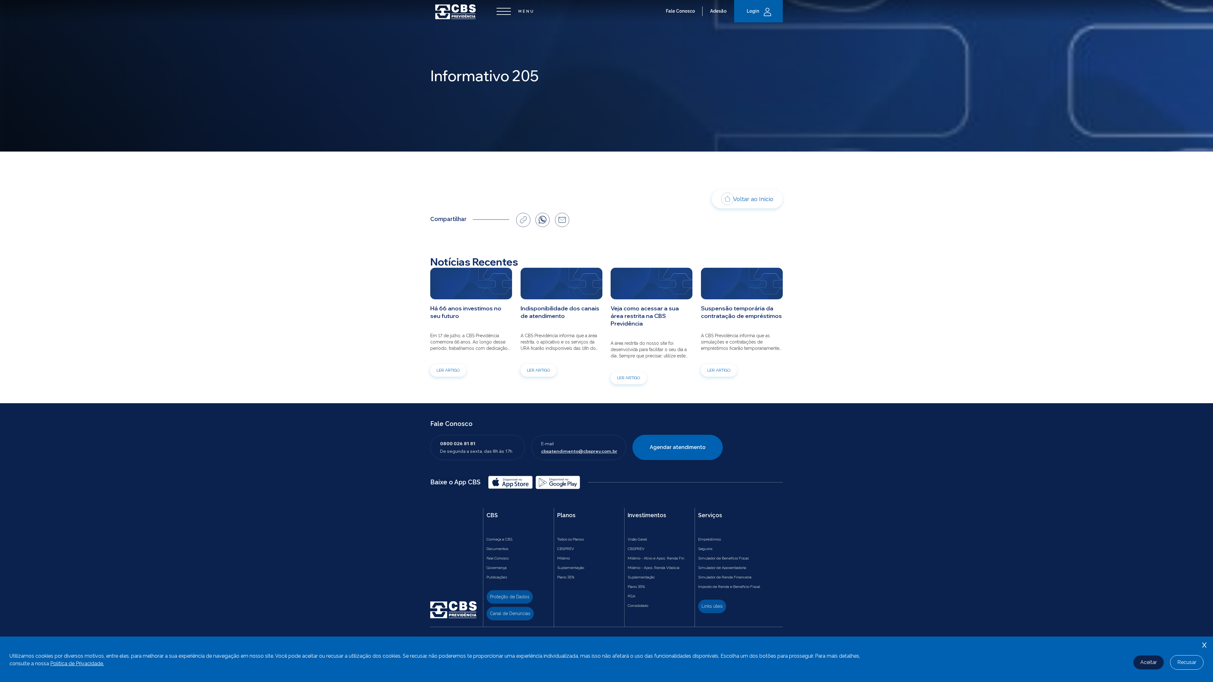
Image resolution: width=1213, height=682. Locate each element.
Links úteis (712, 606)
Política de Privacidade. (77, 664)
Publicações (496, 577)
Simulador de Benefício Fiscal (723, 558)
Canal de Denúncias (510, 613)
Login (753, 11)
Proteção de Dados (509, 596)
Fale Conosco (680, 11)
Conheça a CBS (499, 539)
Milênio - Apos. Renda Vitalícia (653, 567)
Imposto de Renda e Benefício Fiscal (729, 586)
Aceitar (1148, 662)
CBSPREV (565, 549)
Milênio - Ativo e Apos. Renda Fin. (656, 558)
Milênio (563, 558)
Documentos (497, 549)
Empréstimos (709, 539)
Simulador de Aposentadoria (722, 567)
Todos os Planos (570, 539)
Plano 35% (565, 577)
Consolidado (638, 605)
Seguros (705, 549)
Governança (496, 567)
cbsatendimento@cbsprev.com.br (579, 451)
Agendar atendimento (677, 447)
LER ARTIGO (448, 370)
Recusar (1186, 662)
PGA (631, 596)
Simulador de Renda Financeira (724, 577)
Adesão (718, 11)
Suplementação (570, 567)
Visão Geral (637, 539)
